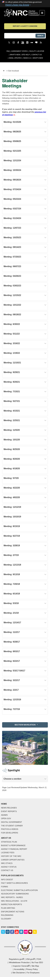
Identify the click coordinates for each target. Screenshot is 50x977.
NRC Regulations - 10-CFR (14, 901)
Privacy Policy (32, 969)
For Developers (9, 833)
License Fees (7, 852)
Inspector (20, 966)
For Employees (33, 973)
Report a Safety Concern (25, 26)
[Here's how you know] (25, 3)
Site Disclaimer (18, 973)
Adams (4, 815)
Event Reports (9, 811)
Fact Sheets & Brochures (14, 883)
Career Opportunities (12, 860)
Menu (43, 13)
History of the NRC (11, 856)
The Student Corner (12, 826)
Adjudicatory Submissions (15, 894)
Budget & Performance (13, 845)
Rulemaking (7, 915)
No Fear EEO (37, 962)
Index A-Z (27, 58)
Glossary (6, 919)
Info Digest (7, 879)
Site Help (26, 55)
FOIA (39, 959)
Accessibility (19, 969)
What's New (15, 55)
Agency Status (8, 867)
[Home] (21, 12)
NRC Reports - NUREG (12, 897)
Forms (4, 887)
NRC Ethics (6, 863)
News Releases (9, 808)
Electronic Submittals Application (19, 890)
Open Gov (6, 818)
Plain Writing (8, 908)
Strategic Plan (9, 842)
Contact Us (36, 55)
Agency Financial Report (14, 849)
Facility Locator (36, 51)
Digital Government (11, 822)
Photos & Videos (9, 829)
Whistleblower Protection (19, 962)
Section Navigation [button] (25, 725)
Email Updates (15, 58)
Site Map (35, 966)
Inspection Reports (11, 904)
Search (40, 35)
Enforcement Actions (12, 912)
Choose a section (12, 779)
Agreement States (19, 51)
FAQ (8, 51)
